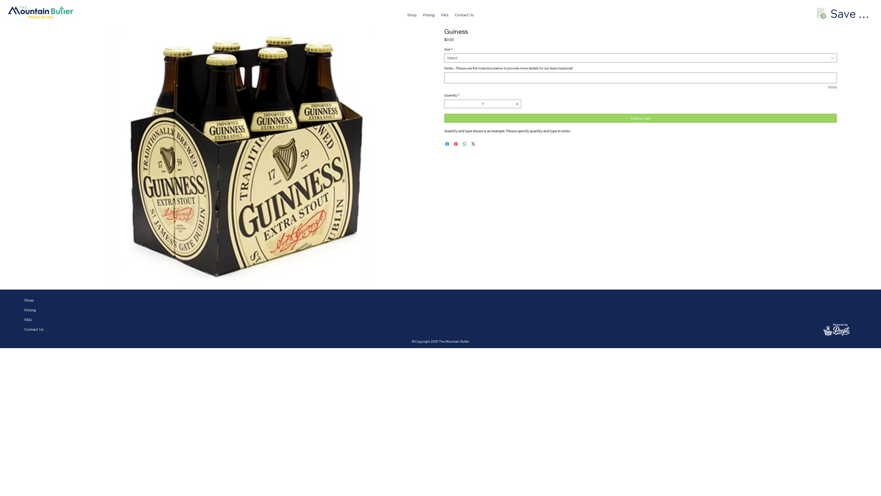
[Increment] (518, 104)
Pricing (30, 310)
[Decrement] (448, 104)
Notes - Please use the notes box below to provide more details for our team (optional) (508, 68)
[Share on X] (473, 144)
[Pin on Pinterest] (456, 144)
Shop (29, 300)
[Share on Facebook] (447, 144)
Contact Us (34, 329)
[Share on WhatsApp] (464, 144)
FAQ (28, 319)
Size (448, 49)
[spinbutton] (483, 104)
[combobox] (640, 58)
